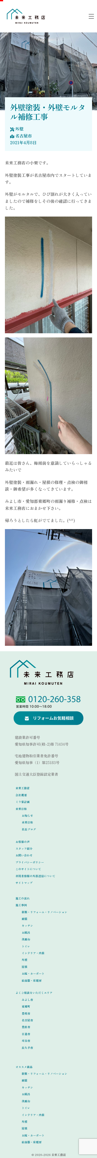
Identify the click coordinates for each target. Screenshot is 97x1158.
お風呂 (26, 932)
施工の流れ (23, 898)
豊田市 (26, 1027)
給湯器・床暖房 (32, 980)
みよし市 (27, 1000)
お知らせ (27, 815)
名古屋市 (23, 136)
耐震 (24, 919)
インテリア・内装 (33, 953)
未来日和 (21, 809)
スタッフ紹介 (24, 848)
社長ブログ (29, 829)
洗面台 (26, 939)
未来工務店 (23, 788)
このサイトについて (28, 869)
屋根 (24, 967)
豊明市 (26, 1013)
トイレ (26, 946)
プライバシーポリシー (30, 862)
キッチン (27, 925)
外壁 (19, 129)
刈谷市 (26, 1041)
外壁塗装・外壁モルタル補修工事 (47, 111)
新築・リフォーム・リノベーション (44, 912)
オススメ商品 (24, 1067)
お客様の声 (23, 842)
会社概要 (21, 795)
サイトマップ (24, 883)
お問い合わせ (24, 855)
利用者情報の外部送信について (35, 876)
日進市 (26, 1034)
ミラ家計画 (23, 802)
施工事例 (21, 905)
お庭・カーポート (33, 973)
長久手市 (27, 1048)
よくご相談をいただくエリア (34, 993)
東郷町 (26, 1006)
